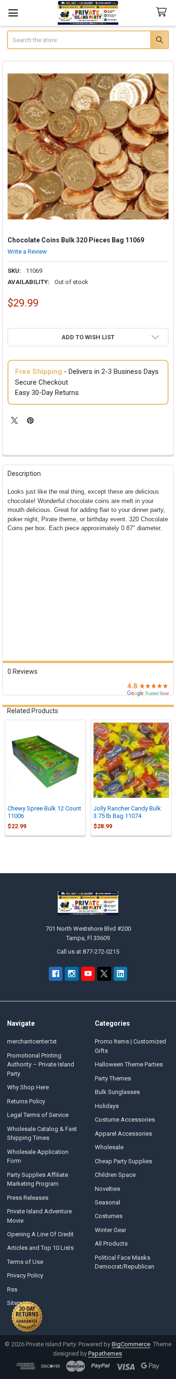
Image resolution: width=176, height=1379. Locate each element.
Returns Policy (26, 1101)
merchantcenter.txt (32, 1041)
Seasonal (107, 1202)
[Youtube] (88, 973)
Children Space (115, 1174)
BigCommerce (131, 1344)
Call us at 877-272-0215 (88, 951)
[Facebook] (55, 973)
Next (164, 779)
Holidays (107, 1105)
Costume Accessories (125, 1119)
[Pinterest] (30, 420)
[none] (88, 146)
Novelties (107, 1188)
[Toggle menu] (13, 13)
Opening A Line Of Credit (40, 1234)
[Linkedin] (120, 973)
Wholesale (109, 1147)
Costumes (108, 1215)
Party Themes (113, 1078)
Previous (11, 779)
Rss (12, 1289)
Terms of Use (25, 1261)
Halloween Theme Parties (129, 1064)
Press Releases (27, 1197)
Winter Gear (110, 1229)
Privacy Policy (25, 1275)
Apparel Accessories (123, 1133)
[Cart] (163, 12)
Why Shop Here (28, 1087)
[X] (14, 420)
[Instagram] (71, 973)
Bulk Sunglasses (117, 1091)
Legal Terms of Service (38, 1114)
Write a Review (27, 251)
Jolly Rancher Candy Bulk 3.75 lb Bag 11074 (127, 812)
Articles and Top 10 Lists (40, 1247)
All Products (111, 1243)
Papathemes (105, 1353)
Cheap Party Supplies (123, 1161)
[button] (88, 337)
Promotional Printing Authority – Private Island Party (40, 1064)
